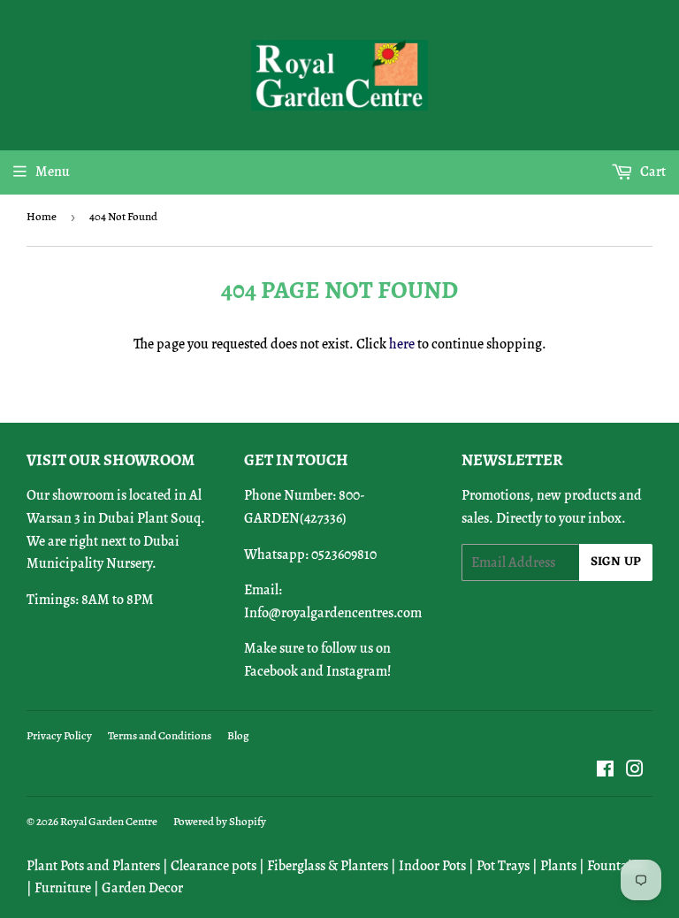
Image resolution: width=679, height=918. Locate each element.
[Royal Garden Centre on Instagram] (635, 771)
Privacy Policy (59, 735)
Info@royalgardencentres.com (333, 613)
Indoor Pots (432, 866)
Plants (558, 866)
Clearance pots (213, 866)
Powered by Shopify (219, 821)
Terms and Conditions (159, 735)
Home (42, 216)
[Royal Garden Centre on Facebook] (605, 771)
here (402, 344)
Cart (651, 171)
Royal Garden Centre (108, 821)
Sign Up (616, 562)
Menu (52, 171)
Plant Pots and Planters (93, 866)
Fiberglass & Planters (327, 866)
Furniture (62, 888)
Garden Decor (142, 888)
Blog (238, 735)
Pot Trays (503, 866)
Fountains (616, 866)
